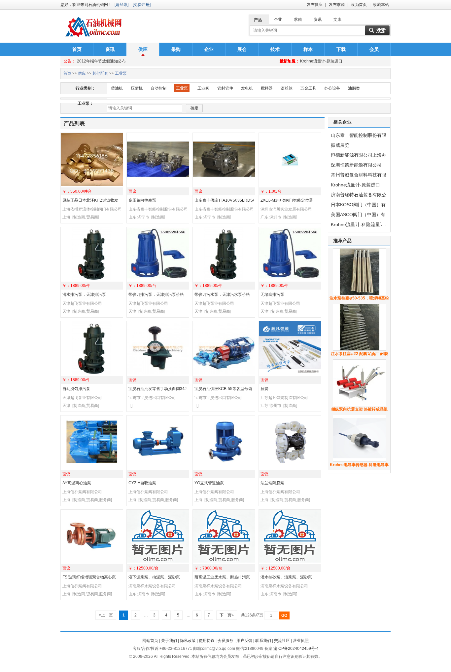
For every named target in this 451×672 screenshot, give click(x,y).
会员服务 (225, 640)
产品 (258, 20)
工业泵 (121, 73)
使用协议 (207, 640)
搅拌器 (267, 88)
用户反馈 (244, 640)
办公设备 (332, 88)
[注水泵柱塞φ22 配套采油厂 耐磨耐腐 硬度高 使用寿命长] (359, 349)
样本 (308, 49)
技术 (275, 49)
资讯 (318, 19)
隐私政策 (188, 640)
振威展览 (340, 145)
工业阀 (203, 88)
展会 (242, 49)
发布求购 (337, 4)
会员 (374, 49)
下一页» (227, 615)
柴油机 (117, 88)
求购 (298, 19)
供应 (143, 49)
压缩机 (137, 88)
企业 (278, 19)
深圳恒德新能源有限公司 (356, 165)
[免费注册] (142, 4)
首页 (77, 49)
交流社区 (282, 640)
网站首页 (150, 640)
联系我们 (263, 640)
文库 (337, 19)
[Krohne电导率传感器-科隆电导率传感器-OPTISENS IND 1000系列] (359, 460)
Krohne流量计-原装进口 (321, 61)
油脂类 (354, 88)
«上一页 (106, 615)
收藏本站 (381, 4)
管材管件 (225, 88)
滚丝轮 (287, 88)
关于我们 (169, 640)
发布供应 (315, 4)
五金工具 (308, 88)
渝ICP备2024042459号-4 (296, 648)
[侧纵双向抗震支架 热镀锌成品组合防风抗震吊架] (359, 405)
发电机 (247, 88)
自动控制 (158, 88)
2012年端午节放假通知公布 (101, 61)
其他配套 (100, 73)
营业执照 (301, 640)
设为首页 (359, 4)
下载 (341, 49)
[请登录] (121, 4)
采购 (176, 49)
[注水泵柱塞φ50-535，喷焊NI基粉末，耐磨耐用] (359, 294)
